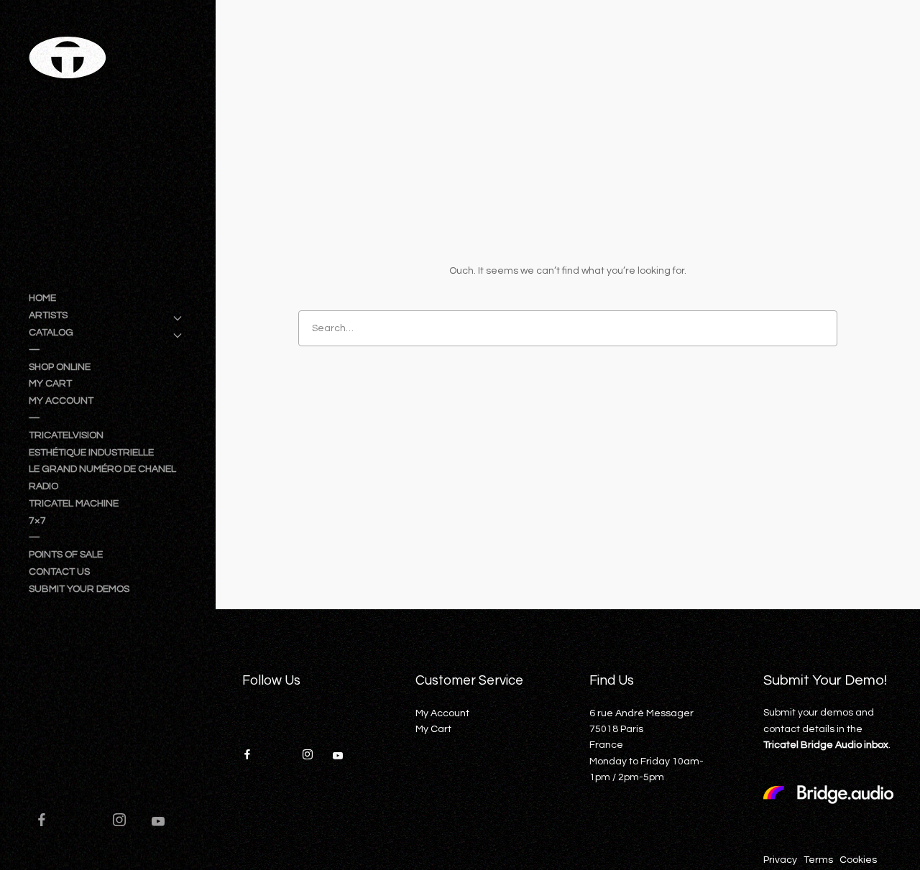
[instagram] (126, 822)
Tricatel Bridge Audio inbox (825, 745)
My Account (442, 713)
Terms (818, 860)
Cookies (858, 860)
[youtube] (158, 828)
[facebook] (48, 822)
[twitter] (87, 822)
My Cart (433, 729)
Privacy (780, 860)
